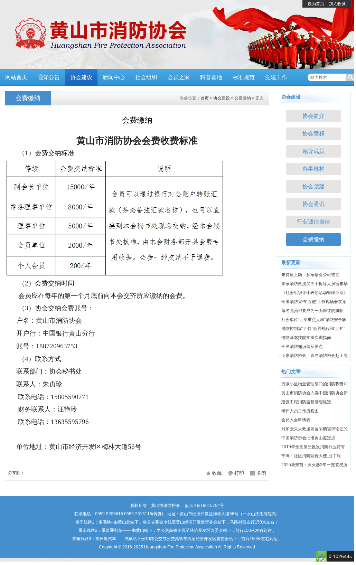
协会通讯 (313, 204)
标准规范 (244, 77)
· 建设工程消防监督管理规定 (305, 401)
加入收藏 (337, 3)
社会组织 (146, 77)
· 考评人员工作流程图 (299, 410)
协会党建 (313, 186)
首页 (204, 98)
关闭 (261, 473)
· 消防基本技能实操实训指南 (305, 337)
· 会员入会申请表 (294, 419)
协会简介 (313, 116)
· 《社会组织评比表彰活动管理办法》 (313, 292)
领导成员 (313, 151)
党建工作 (276, 77)
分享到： (16, 473)
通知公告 (49, 77)
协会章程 (313, 133)
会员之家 (179, 77)
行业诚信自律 (313, 222)
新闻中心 (114, 77)
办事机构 (313, 169)
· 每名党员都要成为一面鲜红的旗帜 (311, 310)
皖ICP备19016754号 (204, 505)
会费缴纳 (313, 239)
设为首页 (316, 3)
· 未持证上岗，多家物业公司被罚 (309, 274)
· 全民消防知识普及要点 (301, 346)
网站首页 (16, 77)
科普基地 (211, 77)
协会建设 (81, 77)
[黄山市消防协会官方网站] (95, 34)
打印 (239, 473)
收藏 (217, 473)
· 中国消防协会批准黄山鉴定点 (307, 437)
